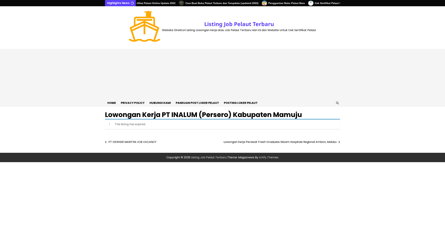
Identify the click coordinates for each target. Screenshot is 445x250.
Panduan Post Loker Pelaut (197, 103)
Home (111, 103)
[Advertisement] (222, 73)
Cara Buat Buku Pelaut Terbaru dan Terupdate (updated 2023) (217, 3)
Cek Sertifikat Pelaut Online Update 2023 (147, 3)
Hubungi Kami (160, 103)
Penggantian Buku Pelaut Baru (282, 3)
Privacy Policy (133, 103)
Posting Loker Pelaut (241, 103)
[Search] (337, 103)
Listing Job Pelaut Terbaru (239, 24)
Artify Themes (268, 157)
